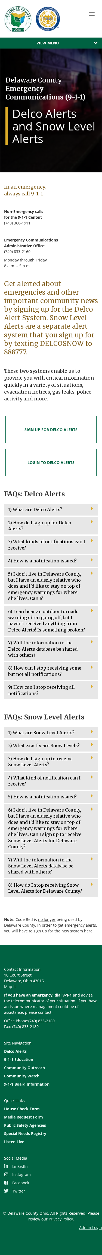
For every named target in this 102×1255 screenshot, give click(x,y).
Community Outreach (24, 1067)
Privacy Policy (61, 1219)
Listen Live (14, 1141)
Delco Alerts (15, 1051)
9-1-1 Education (18, 1059)
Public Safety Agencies (25, 1125)
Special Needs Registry (25, 1133)
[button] (51, 509)
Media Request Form (23, 1117)
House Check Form (22, 1108)
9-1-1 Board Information (27, 1084)
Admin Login (90, 1227)
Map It (10, 986)
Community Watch (21, 1075)
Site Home (33, 18)
